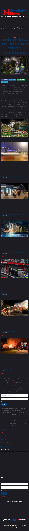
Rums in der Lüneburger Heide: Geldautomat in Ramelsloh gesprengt (13, 214)
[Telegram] (27, 6)
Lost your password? (5, 496)
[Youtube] (20, 6)
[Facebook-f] (12, 6)
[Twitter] (16, 6)
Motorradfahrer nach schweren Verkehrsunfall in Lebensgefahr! (12, 176)
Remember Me (5, 401)
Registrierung (11, 382)
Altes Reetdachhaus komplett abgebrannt (8, 331)
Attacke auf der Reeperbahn (5, 293)
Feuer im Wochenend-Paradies (6, 369)
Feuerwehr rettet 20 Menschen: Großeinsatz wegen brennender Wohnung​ (14, 252)
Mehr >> (2, 179)
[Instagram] (23, 6)
